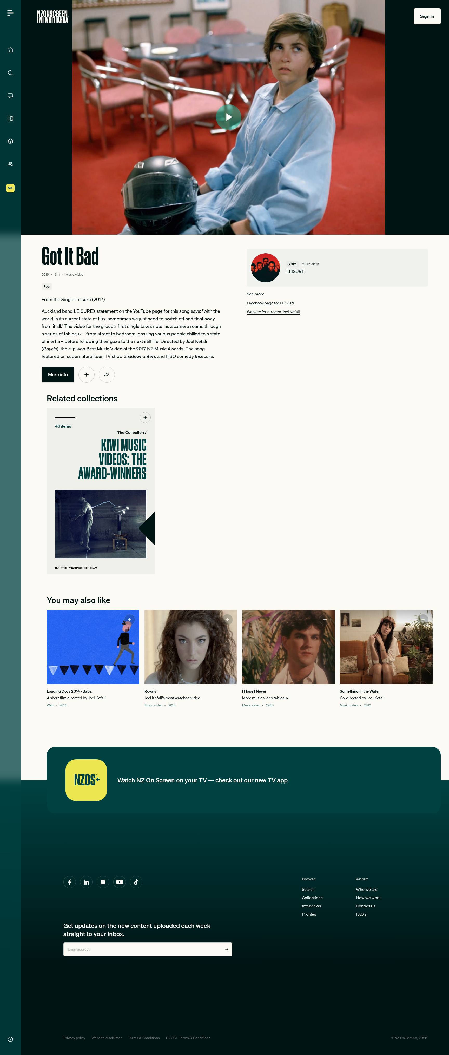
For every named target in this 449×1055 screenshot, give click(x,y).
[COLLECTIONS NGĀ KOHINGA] (10, 141)
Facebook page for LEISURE (271, 303)
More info (58, 374)
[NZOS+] (10, 188)
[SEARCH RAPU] (10, 72)
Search (308, 889)
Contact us (365, 906)
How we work (368, 897)
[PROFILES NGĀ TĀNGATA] (10, 164)
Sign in (427, 16)
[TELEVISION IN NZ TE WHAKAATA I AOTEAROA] (10, 95)
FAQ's (361, 914)
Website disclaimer (106, 1037)
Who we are (367, 889)
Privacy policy (74, 1037)
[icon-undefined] (86, 375)
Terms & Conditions (144, 1037)
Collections (312, 897)
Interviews (311, 906)
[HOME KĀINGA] (10, 49)
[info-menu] (10, 1039)
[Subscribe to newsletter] (226, 949)
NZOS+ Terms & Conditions (188, 1037)
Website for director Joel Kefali (273, 312)
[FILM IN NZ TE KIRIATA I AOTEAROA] (10, 118)
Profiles (309, 914)
